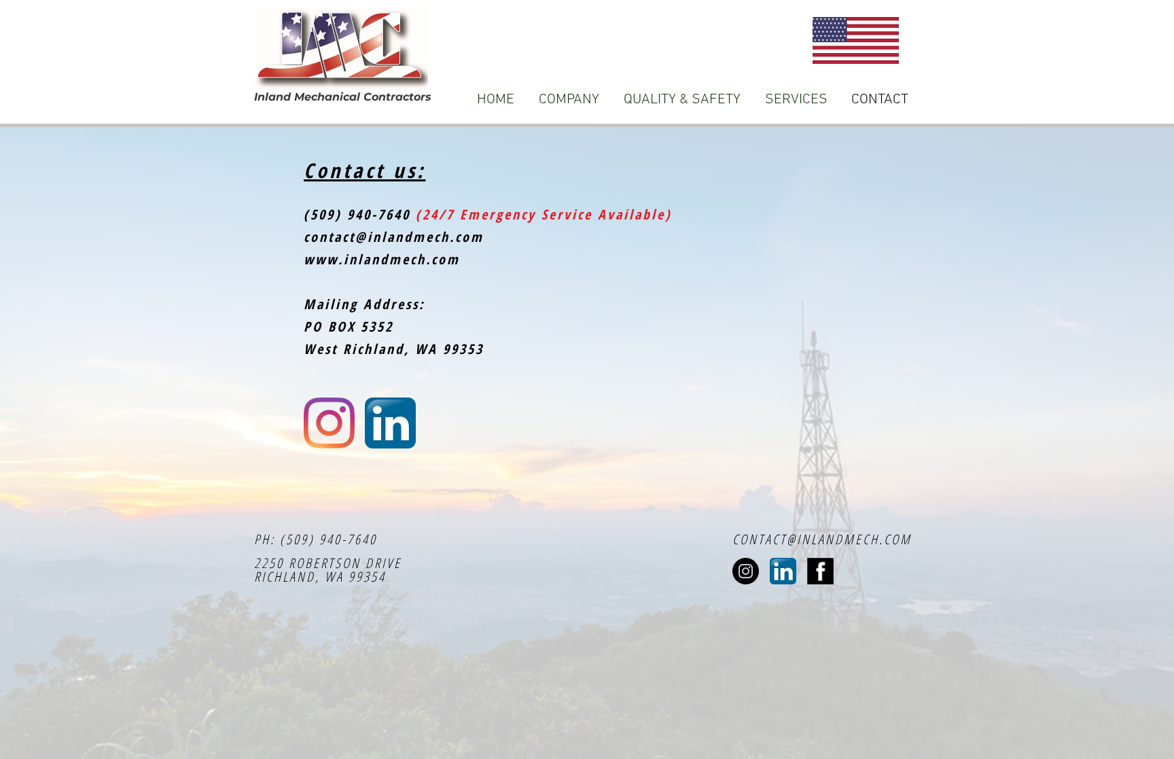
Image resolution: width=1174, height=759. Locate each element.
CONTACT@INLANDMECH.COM (822, 539)
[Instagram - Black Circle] (745, 571)
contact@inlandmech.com (394, 237)
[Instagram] (329, 423)
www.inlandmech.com (382, 259)
